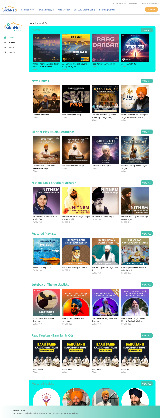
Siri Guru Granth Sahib (84, 9)
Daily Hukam (133, 3)
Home (31, 22)
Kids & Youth (64, 9)
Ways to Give (153, 3)
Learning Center (107, 9)
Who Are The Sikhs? (119, 3)
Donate (151, 9)
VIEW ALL (146, 30)
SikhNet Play (27, 9)
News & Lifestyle (46, 9)
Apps (144, 3)
